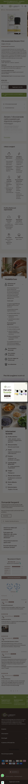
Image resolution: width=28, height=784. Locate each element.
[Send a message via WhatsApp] (2, 775)
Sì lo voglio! (7, 396)
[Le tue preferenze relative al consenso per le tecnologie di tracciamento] (2, 782)
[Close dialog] (26, 383)
